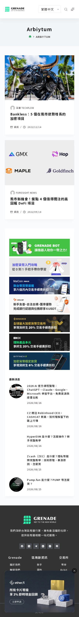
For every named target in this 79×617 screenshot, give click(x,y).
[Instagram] (50, 546)
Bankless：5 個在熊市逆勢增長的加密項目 (38, 116)
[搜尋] (65, 9)
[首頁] (30, 36)
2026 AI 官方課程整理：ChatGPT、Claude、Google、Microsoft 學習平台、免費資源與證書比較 (48, 391)
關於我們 (15, 564)
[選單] (72, 9)
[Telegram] (36, 546)
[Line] (57, 546)
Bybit (63, 569)
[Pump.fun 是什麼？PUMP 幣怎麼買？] (16, 484)
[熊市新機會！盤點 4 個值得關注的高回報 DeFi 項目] (39, 162)
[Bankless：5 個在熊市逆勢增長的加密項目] (39, 77)
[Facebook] (22, 546)
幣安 (64, 564)
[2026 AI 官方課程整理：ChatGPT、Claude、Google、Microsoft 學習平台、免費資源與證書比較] (16, 391)
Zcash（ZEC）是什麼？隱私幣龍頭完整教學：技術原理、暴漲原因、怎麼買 (48, 460)
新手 (39, 564)
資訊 (16, 127)
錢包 (39, 569)
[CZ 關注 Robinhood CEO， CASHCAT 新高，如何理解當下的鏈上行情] (16, 418)
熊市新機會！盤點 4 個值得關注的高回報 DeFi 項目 (39, 200)
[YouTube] (43, 546)
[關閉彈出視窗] (74, 570)
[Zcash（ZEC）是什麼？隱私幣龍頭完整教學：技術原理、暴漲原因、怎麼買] (16, 461)
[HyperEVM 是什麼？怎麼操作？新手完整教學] (16, 441)
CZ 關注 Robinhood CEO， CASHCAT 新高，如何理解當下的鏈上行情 (48, 416)
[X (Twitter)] (29, 546)
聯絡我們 (15, 569)
